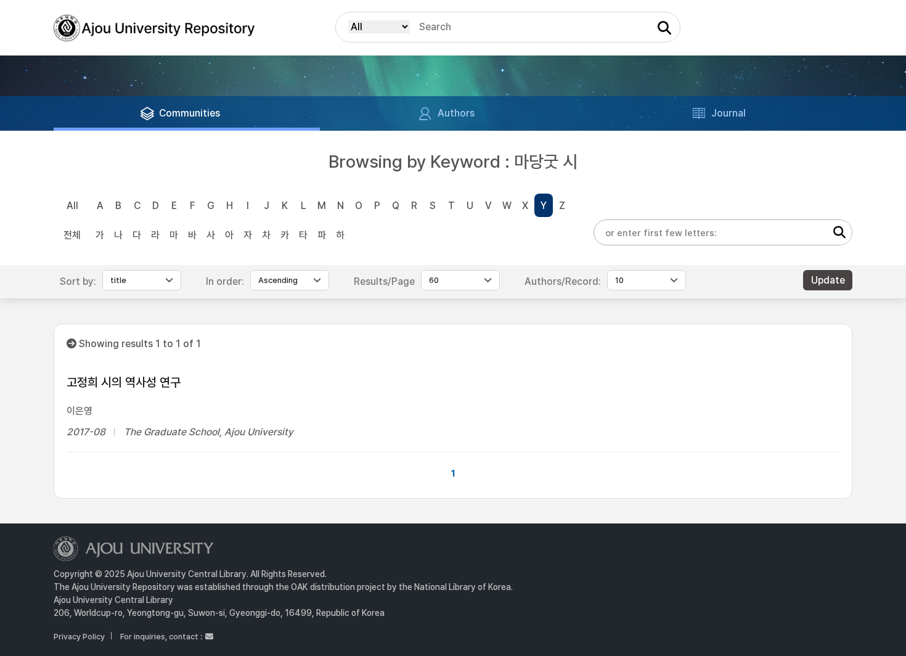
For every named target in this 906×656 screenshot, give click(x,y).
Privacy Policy (79, 636)
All (72, 205)
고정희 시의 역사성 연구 (124, 382)
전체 (72, 235)
